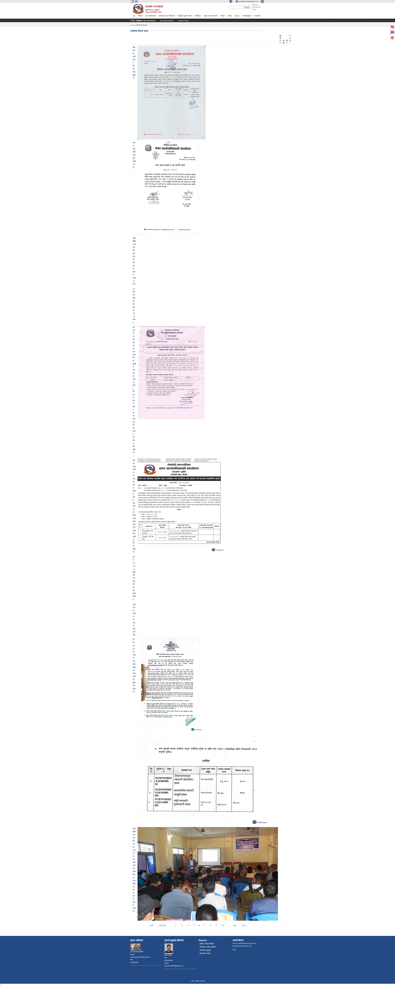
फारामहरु (257, 16)
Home (132, 25)
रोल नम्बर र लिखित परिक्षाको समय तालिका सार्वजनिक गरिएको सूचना (332, 24)
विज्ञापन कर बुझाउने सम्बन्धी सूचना (366, 24)
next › (235, 925)
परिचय (140, 16)
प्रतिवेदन (198, 16)
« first (151, 925)
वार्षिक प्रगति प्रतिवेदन (206, 944)
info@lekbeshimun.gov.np (247, 943)
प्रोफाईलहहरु (246, 16)
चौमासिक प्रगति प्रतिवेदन (207, 947)
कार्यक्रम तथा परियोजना (167, 16)
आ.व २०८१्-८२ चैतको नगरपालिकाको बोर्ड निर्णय (134, 578)
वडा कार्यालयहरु (150, 16)
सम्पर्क (230, 16)
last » (244, 925)
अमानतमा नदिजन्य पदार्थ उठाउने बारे (134, 619)
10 (223, 925)
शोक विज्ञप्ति (279, 24)
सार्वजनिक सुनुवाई (205, 950)
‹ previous (162, 925)
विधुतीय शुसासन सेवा (185, 16)
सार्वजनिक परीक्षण (204, 953)
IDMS (237, 16)
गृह (134, 16)
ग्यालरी (222, 16)
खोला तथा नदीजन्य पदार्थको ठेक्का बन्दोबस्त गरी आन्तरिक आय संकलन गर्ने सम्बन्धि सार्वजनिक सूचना (134, 506)
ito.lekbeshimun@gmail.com (242, 946)
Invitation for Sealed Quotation (298, 24)
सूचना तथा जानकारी (210, 16)
